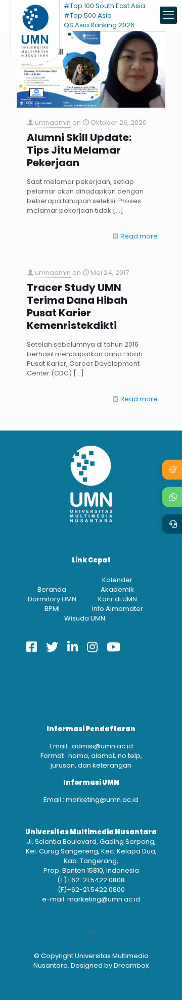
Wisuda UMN (84, 618)
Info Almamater (117, 608)
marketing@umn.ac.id (102, 799)
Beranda (51, 589)
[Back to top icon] (91, 932)
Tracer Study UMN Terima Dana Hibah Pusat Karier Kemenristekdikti (77, 306)
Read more (139, 236)
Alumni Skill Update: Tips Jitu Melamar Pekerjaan (79, 150)
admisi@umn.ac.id (102, 746)
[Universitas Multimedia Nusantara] (35, 15)
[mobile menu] (168, 15)
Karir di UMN (117, 599)
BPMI (52, 608)
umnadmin (53, 122)
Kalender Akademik (117, 584)
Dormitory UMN (52, 599)
